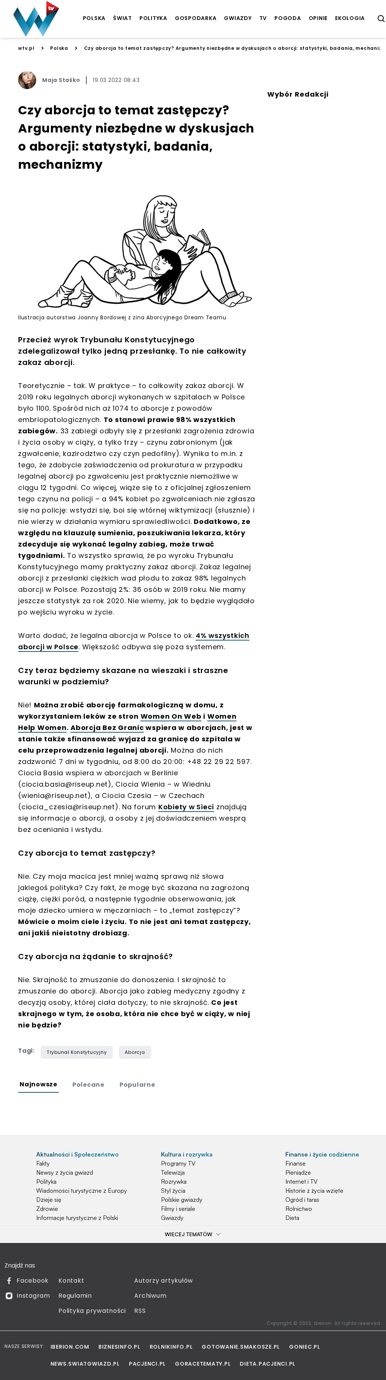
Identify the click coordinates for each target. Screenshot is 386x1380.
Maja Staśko (61, 80)
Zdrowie (47, 1208)
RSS (140, 1310)
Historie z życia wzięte (314, 1190)
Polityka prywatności (92, 1310)
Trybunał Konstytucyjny (77, 1052)
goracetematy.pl (203, 1364)
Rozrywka (174, 1181)
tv (263, 18)
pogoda (287, 18)
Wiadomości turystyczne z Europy (81, 1190)
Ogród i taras (302, 1199)
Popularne (137, 1084)
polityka (153, 18)
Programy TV (178, 1163)
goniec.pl (304, 1347)
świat (122, 18)
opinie (318, 18)
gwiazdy (237, 18)
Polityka (46, 1181)
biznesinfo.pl (119, 1347)
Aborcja (135, 1052)
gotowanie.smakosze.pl (241, 1347)
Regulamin (75, 1295)
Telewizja (173, 1172)
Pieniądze (298, 1172)
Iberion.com (70, 1347)
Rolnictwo (298, 1208)
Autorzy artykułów (163, 1280)
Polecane (88, 1084)
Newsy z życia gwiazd (64, 1172)
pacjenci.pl (147, 1364)
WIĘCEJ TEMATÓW (188, 1234)
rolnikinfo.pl (171, 1347)
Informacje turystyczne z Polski (77, 1217)
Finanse (295, 1163)
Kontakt (71, 1280)
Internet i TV (301, 1181)
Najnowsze (38, 1084)
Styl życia (173, 1190)
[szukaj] (381, 18)
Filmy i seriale (178, 1208)
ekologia (350, 18)
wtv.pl (26, 48)
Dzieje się (48, 1199)
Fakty (43, 1163)
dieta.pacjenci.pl (268, 1364)
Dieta (292, 1217)
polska (94, 18)
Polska (59, 48)
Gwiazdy (172, 1217)
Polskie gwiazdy (181, 1199)
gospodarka (196, 18)
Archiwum (150, 1295)
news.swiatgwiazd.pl (85, 1364)
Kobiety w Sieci (186, 807)
